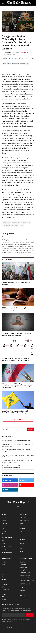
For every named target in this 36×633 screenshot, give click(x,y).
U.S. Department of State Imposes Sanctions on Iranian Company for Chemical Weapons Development (17, 386)
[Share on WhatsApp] (16, 58)
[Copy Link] (32, 58)
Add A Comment (18, 419)
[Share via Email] (29, 58)
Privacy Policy (5, 621)
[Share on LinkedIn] (22, 58)
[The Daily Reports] (19, 3)
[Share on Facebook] (9, 58)
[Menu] (3, 3)
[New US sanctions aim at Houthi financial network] (18, 271)
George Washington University (21, 222)
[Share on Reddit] (19, 58)
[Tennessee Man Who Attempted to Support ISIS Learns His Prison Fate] (18, 322)
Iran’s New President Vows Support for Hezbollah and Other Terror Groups (15, 412)
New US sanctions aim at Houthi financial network (16, 440)
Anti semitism (6, 222)
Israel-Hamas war (8, 225)
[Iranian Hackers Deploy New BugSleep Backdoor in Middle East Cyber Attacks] (18, 347)
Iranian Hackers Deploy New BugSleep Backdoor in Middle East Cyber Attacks (15, 359)
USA (21, 225)
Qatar (26, 52)
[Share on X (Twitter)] (12, 58)
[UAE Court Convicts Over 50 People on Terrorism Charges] (18, 297)
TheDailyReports (7, 52)
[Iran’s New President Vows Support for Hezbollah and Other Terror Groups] (18, 400)
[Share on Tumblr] (26, 58)
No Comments (7, 54)
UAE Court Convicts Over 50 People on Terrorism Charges (15, 309)
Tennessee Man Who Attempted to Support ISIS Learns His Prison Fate (17, 334)
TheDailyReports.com (15, 627)
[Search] (33, 3)
